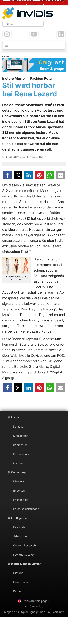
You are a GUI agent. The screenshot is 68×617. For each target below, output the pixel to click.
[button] (7, 175)
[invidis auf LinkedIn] (61, 34)
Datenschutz (21, 454)
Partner (17, 591)
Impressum (20, 444)
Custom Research (24, 545)
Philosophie (20, 499)
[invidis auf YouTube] (34, 34)
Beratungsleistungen (26, 508)
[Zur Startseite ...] (28, 14)
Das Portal (19, 527)
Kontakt (18, 426)
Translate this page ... (36, 601)
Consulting (18, 472)
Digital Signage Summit (26, 563)
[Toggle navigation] (34, 45)
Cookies (18, 463)
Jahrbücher (20, 536)
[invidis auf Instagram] (7, 34)
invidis (15, 417)
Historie (18, 573)
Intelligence (19, 518)
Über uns (19, 481)
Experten (19, 490)
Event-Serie (20, 582)
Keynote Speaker (24, 554)
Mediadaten (20, 435)
